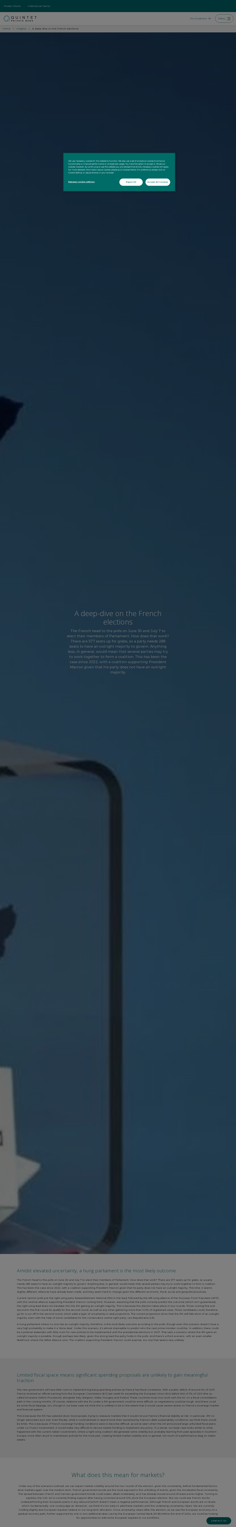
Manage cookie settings (81, 182)
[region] (119, 172)
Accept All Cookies (157, 182)
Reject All (131, 182)
